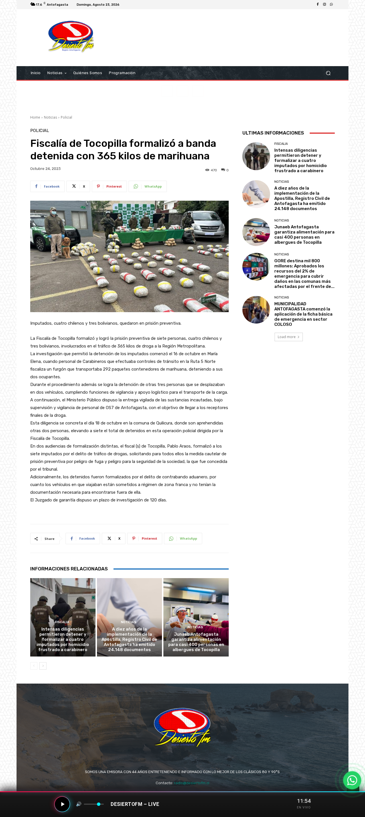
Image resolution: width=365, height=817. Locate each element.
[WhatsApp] (331, 4)
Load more (287, 336)
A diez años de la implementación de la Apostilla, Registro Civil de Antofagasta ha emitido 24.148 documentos (129, 639)
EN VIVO (304, 807)
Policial (66, 117)
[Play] (62, 804)
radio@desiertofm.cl (191, 783)
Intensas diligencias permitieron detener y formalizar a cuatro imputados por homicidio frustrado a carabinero (62, 639)
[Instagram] (324, 4)
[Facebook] (317, 4)
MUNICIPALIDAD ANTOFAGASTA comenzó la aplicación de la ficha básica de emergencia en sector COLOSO (303, 314)
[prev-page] (33, 666)
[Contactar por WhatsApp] (352, 780)
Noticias (50, 117)
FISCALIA (62, 622)
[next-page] (42, 666)
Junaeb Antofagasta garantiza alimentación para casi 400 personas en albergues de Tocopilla (196, 642)
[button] (328, 73)
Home (35, 117)
